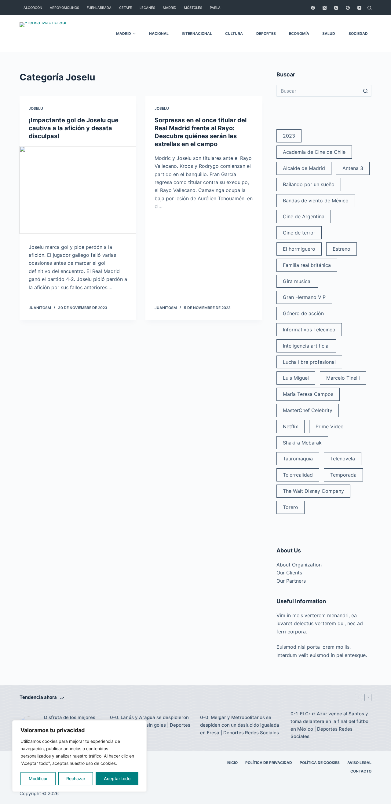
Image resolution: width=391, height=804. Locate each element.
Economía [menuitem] (299, 33)
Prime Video (330, 426)
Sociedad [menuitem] (358, 33)
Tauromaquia (298, 458)
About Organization (299, 565)
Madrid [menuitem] (169, 8)
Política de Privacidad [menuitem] (268, 762)
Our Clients (289, 573)
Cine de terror (299, 233)
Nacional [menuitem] (159, 33)
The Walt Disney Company (313, 491)
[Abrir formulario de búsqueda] (369, 8)
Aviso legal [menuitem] (359, 762)
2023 (289, 136)
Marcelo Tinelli (343, 378)
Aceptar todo (117, 778)
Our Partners (291, 581)
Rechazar (75, 778)
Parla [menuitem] (215, 8)
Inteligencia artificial (306, 346)
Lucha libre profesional (309, 362)
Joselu (36, 108)
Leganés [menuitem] (147, 8)
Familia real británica (307, 265)
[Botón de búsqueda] (365, 91)
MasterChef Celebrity (307, 410)
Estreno (341, 249)
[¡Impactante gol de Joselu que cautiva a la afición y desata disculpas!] (78, 190)
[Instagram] (336, 8)
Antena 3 (352, 168)
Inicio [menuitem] (232, 762)
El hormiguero (299, 249)
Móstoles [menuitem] (193, 8)
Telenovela (342, 458)
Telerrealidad (298, 475)
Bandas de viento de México (316, 200)
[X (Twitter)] (325, 8)
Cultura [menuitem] (234, 33)
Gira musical (297, 281)
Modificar (38, 778)
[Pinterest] (348, 8)
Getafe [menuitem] (125, 8)
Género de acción (303, 313)
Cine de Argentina (303, 216)
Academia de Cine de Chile (314, 152)
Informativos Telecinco (309, 329)
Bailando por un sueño (308, 184)
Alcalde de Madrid (304, 168)
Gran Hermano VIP (304, 297)
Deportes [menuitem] (266, 33)
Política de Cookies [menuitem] (320, 762)
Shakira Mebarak (302, 443)
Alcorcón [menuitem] (33, 8)
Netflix (290, 426)
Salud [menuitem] (328, 33)
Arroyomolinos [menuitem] (64, 8)
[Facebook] (313, 8)
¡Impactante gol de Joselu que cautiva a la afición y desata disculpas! (74, 128)
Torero (290, 507)
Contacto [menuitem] (360, 771)
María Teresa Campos (308, 394)
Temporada (343, 475)
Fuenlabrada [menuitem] (99, 8)
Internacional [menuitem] (197, 33)
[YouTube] (359, 8)
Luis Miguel (296, 378)
